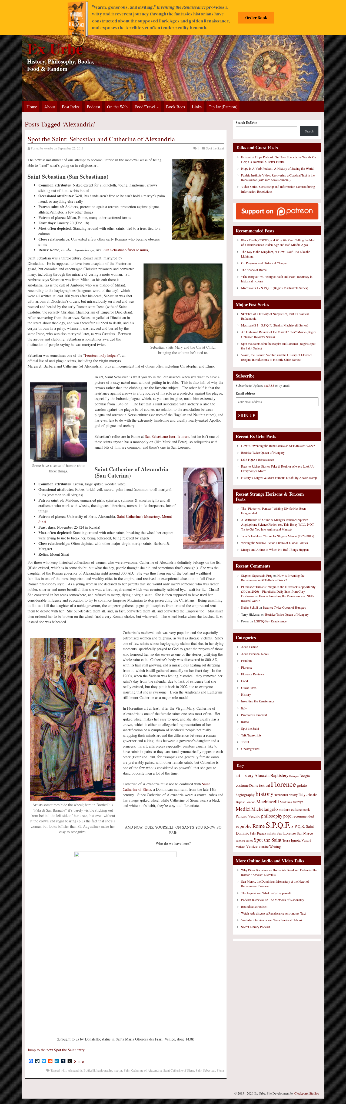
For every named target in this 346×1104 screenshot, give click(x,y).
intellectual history (286, 794)
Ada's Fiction (249, 647)
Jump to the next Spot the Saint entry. (56, 1049)
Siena (220, 1070)
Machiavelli (267, 801)
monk (306, 809)
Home (31, 106)
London (250, 802)
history (264, 793)
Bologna (294, 776)
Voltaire (263, 846)
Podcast (93, 106)
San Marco (305, 833)
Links (197, 106)
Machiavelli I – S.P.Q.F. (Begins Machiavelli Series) (274, 288)
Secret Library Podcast (255, 927)
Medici (243, 808)
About (49, 106)
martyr (118, 1070)
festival (264, 785)
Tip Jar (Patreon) (223, 106)
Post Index (71, 106)
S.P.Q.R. (298, 826)
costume (242, 785)
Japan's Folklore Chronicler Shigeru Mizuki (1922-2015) (277, 536)
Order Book (256, 18)
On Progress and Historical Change (264, 263)
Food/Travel (145, 106)
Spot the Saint (215, 148)
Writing (275, 846)
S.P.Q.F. (278, 824)
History (246, 694)
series (249, 840)
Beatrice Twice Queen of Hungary (263, 452)
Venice (252, 846)
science (240, 840)
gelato (302, 785)
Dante (253, 785)
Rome (245, 721)
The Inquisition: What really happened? (266, 893)
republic (244, 826)
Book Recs (175, 106)
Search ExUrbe (246, 122)
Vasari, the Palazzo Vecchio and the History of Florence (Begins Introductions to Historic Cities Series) (276, 357)
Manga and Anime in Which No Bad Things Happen (275, 549)
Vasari (306, 840)
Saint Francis (258, 833)
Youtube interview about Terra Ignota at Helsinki (272, 920)
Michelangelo (264, 809)
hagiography (104, 1070)
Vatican (240, 846)
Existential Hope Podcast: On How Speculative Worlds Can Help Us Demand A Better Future (279, 159)
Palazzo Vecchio (248, 816)
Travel (245, 742)
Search (309, 131)
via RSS (269, 385)
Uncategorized (250, 748)
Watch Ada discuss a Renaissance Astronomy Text (273, 913)
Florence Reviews (252, 674)
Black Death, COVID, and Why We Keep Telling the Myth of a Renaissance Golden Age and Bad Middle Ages (278, 242)
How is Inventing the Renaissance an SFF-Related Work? (278, 445)
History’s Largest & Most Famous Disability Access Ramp (279, 477)
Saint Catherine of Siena (178, 1070)
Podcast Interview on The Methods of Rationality (272, 900)
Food (244, 681)
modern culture (290, 809)
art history (245, 775)
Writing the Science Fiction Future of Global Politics (274, 543)
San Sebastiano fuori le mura (126, 249)
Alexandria (75, 1070)
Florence (246, 667)
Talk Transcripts (251, 735)
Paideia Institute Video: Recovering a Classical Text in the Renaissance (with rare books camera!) (278, 177)
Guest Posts (249, 687)
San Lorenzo (286, 833)
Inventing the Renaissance (257, 701)
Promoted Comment (254, 715)
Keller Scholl (249, 607)
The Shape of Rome (254, 270)
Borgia (305, 775)
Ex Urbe (55, 48)
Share (79, 1061)
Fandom (246, 660)
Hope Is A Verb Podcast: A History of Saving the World (277, 168)
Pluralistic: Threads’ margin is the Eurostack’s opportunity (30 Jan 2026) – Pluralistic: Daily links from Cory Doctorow (278, 591)
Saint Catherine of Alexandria (143, 1070)
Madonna (286, 802)
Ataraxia (262, 775)
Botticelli (89, 1070)
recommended (303, 816)
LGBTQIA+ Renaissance (257, 459)
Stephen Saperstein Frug (256, 575)
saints (271, 833)
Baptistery (279, 775)
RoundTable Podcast (254, 906)
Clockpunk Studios (306, 1093)
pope (287, 816)
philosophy (271, 816)
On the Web (117, 106)
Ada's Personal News (255, 654)
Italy (244, 708)
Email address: (246, 393)
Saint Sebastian (205, 1070)
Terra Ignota (291, 840)
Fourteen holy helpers (101, 355)
